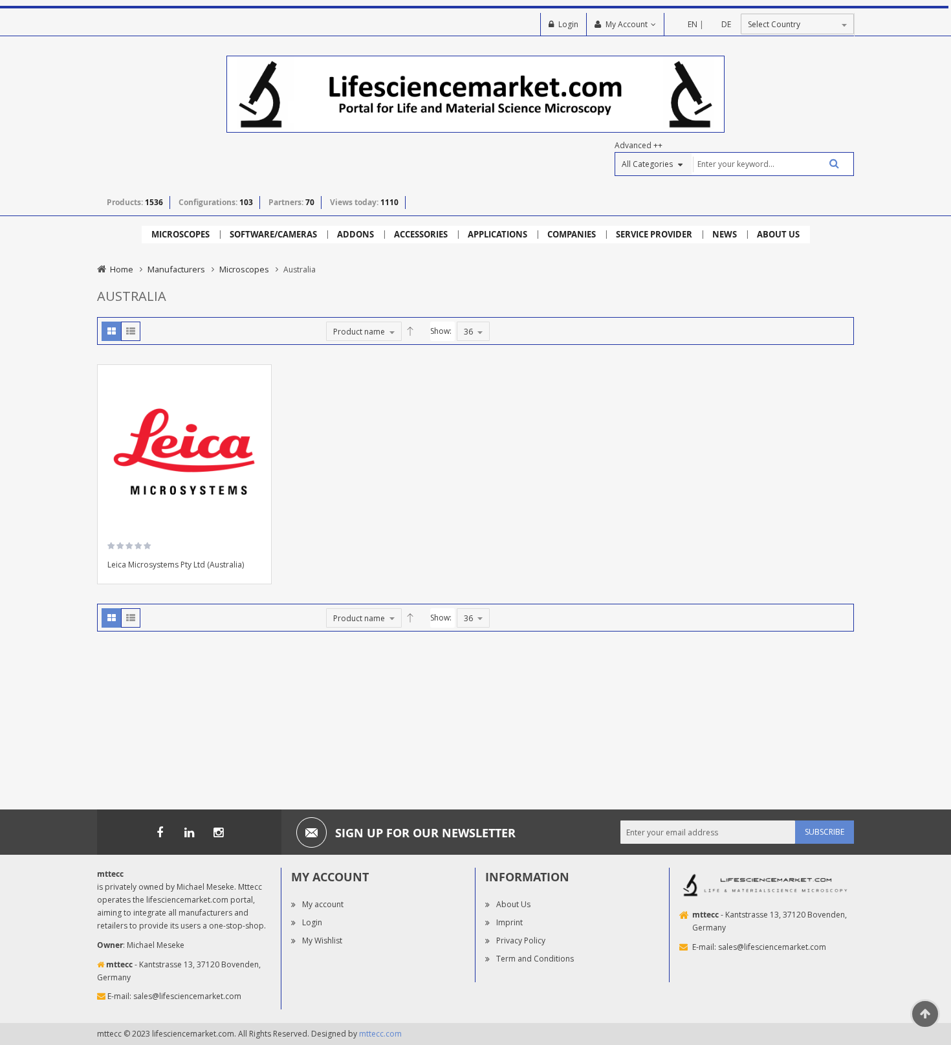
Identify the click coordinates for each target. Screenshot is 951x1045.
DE (726, 24)
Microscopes (244, 269)
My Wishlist (322, 940)
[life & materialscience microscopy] (475, 93)
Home (121, 269)
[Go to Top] (925, 1014)
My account (323, 904)
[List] (130, 331)
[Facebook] (159, 832)
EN (692, 24)
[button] (257, 416)
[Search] (829, 163)
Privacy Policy (520, 940)
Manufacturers (176, 269)
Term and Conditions (535, 958)
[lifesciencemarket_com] (218, 832)
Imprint (509, 922)
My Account (627, 24)
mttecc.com (380, 1033)
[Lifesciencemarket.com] (189, 832)
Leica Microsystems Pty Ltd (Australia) (175, 564)
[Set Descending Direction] (410, 331)
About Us (513, 904)
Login (568, 24)
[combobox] (772, 164)
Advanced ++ (638, 145)
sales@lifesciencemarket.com (187, 996)
